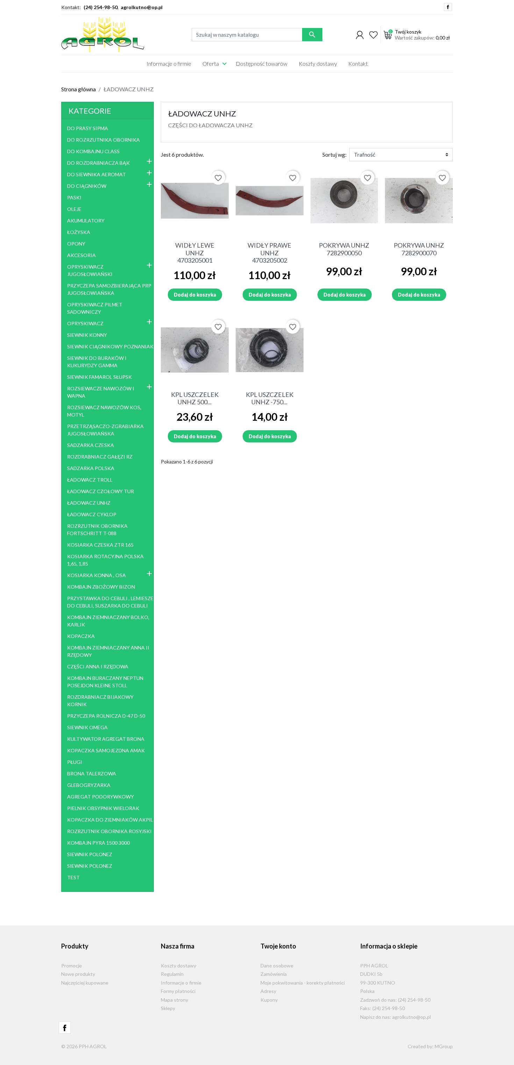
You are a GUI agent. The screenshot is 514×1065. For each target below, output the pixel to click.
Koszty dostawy (178, 965)
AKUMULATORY (86, 220)
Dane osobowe (276, 965)
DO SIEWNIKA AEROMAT (96, 174)
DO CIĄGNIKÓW (86, 186)
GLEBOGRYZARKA (88, 785)
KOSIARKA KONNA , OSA (96, 575)
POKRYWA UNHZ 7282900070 (419, 249)
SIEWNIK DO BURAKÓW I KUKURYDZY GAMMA (97, 361)
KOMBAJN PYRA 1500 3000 (98, 843)
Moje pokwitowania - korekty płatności (302, 983)
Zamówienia (273, 974)
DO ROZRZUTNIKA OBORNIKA (103, 140)
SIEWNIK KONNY (87, 335)
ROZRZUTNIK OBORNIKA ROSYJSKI (109, 831)
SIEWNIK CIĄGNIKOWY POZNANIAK (110, 346)
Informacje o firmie (181, 983)
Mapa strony (174, 1000)
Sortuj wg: (334, 154)
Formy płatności (178, 991)
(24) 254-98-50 (100, 7)
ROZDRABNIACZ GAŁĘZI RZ (100, 457)
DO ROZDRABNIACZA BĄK (98, 163)
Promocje (71, 965)
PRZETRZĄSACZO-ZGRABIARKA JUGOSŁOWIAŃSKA (105, 429)
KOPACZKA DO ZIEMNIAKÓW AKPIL (110, 820)
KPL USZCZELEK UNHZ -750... (269, 398)
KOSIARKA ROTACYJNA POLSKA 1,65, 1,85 (105, 560)
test (73, 877)
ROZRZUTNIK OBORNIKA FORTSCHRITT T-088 (97, 529)
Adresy (268, 991)
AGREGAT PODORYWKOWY (100, 797)
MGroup (444, 1046)
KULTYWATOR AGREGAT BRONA (105, 739)
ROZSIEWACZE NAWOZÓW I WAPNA (100, 392)
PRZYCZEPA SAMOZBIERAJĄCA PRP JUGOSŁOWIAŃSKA (109, 289)
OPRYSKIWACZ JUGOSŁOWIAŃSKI (90, 270)
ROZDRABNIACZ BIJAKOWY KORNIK (100, 700)
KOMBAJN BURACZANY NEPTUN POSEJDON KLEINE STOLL (105, 681)
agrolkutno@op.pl (142, 7)
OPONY (76, 244)
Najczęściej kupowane (84, 983)
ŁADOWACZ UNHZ (88, 503)
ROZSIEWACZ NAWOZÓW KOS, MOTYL (104, 411)
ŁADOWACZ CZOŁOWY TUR (100, 491)
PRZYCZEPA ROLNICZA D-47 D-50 (106, 716)
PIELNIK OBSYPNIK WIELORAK (103, 808)
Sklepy (168, 1008)
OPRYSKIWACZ (85, 323)
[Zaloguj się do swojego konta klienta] (359, 34)
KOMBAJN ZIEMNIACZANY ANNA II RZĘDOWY (108, 651)
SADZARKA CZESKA (90, 445)
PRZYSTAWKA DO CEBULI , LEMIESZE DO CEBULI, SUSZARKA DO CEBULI (110, 602)
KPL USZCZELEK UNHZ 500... (195, 398)
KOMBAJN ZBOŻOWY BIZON (101, 587)
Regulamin (172, 974)
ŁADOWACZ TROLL (90, 480)
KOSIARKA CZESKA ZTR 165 (100, 545)
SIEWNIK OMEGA (87, 727)
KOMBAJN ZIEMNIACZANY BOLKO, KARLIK (108, 620)
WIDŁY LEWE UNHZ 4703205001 (194, 252)
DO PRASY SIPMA (87, 128)
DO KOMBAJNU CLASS (93, 151)
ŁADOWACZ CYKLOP (91, 514)
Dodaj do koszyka (195, 295)
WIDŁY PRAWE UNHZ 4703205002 (269, 252)
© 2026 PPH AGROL (84, 1046)
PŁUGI (74, 762)
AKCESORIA (81, 255)
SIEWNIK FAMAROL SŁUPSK (99, 377)
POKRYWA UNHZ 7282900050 (344, 249)
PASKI (74, 197)
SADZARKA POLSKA (90, 468)
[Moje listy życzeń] (373, 34)
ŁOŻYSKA (78, 232)
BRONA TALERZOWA (91, 773)
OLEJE (74, 209)
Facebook (448, 7)
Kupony (269, 1000)
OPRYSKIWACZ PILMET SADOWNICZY (94, 308)
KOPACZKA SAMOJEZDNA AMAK (106, 750)
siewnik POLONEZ (89, 854)
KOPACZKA (81, 636)
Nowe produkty (78, 974)
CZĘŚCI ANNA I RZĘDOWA (97, 666)
